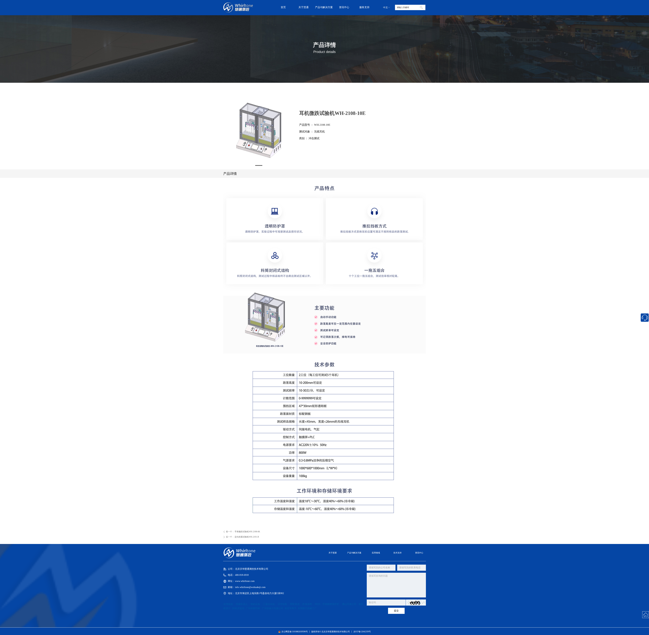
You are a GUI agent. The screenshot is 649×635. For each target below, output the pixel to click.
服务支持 (364, 7)
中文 (385, 7)
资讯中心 (344, 7)
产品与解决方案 (324, 7)
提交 (396, 610)
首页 (283, 7)
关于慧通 (303, 7)
